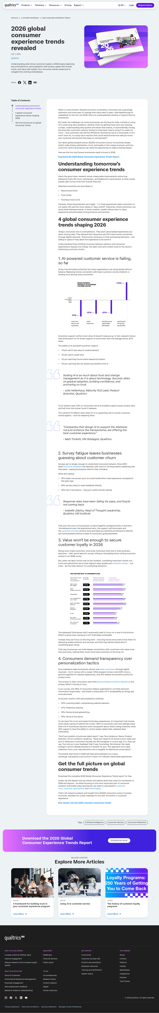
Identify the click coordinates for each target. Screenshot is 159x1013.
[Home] (11, 5)
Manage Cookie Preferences (70, 1007)
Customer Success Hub (90, 959)
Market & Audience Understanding (19, 990)
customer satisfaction (74, 788)
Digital (45, 987)
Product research (50, 983)
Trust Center (125, 981)
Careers (123, 966)
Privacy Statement (12, 1007)
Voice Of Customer (12, 975)
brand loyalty (95, 788)
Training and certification (91, 970)
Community (86, 955)
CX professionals (50, 975)
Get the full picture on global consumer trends (28, 124)
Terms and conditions (30, 1007)
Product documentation (91, 962)
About (122, 955)
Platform (123, 962)
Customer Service (116, 822)
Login (131, 5)
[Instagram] (6, 998)
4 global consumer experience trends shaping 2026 (27, 115)
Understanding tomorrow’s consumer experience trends (28, 107)
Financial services (50, 959)
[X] (16, 998)
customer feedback (73, 467)
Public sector (48, 962)
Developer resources (89, 966)
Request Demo (145, 5)
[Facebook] (11, 998)
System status (87, 974)
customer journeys (70, 531)
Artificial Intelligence (94, 822)
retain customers (107, 669)
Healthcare (47, 955)
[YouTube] (26, 998)
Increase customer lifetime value (18, 955)
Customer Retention (137, 822)
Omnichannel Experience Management (20, 979)
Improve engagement (13, 959)
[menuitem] (27, 5)
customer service (120, 563)
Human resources (50, 990)
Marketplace (125, 970)
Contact (123, 959)
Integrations (125, 974)
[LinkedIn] (21, 998)
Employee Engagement (14, 983)
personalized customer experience (114, 682)
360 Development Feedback (16, 987)
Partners (123, 977)
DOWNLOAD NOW (119, 840)
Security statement (49, 1007)
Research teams (49, 979)
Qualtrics (15, 58)
